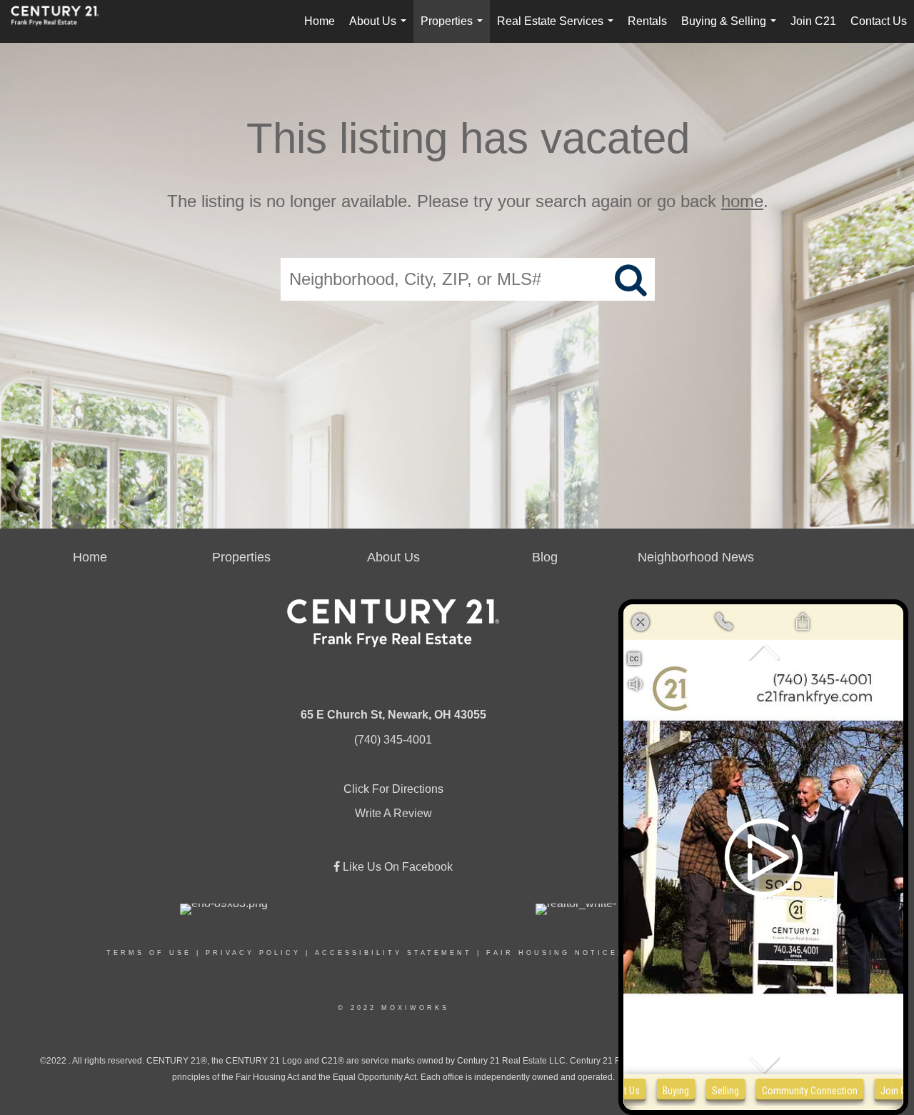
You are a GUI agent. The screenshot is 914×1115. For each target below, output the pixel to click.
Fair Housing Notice (552, 952)
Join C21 (813, 21)
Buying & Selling (731, 29)
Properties (454, 29)
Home (319, 21)
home (742, 201)
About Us (380, 29)
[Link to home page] (62, 21)
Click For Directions (393, 789)
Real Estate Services (558, 29)
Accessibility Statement (393, 952)
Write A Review (393, 813)
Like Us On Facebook (396, 867)
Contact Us (878, 21)
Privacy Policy (253, 952)
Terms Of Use (148, 952)
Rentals (647, 21)
